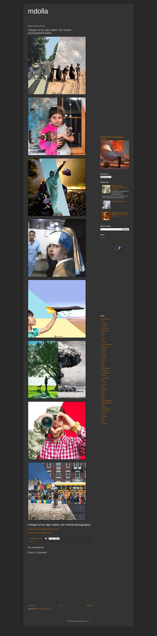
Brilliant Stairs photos (118, 201)
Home (61, 605)
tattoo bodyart (106, 409)
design (104, 354)
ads (103, 321)
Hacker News (106, 368)
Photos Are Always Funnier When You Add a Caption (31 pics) (119, 214)
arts (103, 335)
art (34, 541)
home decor (106, 373)
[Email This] (50, 538)
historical (105, 370)
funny (104, 359)
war (103, 418)
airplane (104, 323)
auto (103, 338)
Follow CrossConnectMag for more (39, 533)
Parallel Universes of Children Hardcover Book (43, 529)
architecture (105, 328)
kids (103, 380)
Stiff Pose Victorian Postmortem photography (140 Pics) (119, 187)
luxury (104, 382)
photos (104, 389)
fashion (104, 356)
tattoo (104, 407)
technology (105, 411)
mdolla (38, 11)
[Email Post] (45, 538)
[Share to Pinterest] (58, 538)
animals (104, 326)
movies (104, 385)
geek (103, 361)
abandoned (105, 319)
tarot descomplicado (107, 399)
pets (103, 387)
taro (103, 394)
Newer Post (32, 605)
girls (103, 366)
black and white (107, 345)
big (103, 340)
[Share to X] (54, 538)
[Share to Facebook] (56, 538)
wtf (103, 421)
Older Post (89, 605)
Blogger (86, 621)
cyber (104, 352)
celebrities (105, 347)
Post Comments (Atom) (43, 609)
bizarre (104, 342)
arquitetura (105, 330)
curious (104, 349)
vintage (104, 416)
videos (104, 414)
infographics (106, 378)
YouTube (105, 423)
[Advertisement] (107, 39)
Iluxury (104, 375)
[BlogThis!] (52, 538)
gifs (103, 363)
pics (103, 392)
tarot (103, 396)
